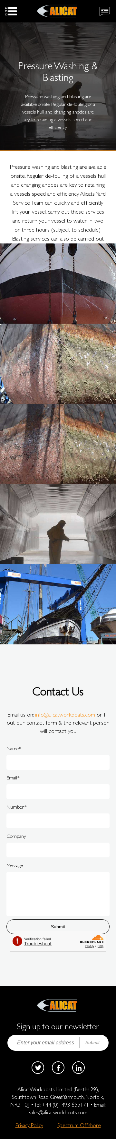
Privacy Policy (29, 1125)
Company (16, 836)
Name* (13, 748)
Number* (16, 807)
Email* (13, 778)
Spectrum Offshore (79, 1125)
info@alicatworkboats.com (65, 714)
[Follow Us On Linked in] (78, 1067)
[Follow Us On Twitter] (38, 1067)
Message (14, 865)
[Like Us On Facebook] (58, 1067)
